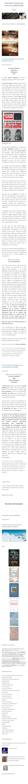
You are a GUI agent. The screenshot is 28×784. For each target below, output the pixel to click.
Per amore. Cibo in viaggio (8, 720)
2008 (18, 461)
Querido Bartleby (6, 722)
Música (24, 663)
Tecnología (18, 665)
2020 (7, 650)
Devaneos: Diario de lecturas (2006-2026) (14, 4)
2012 (3, 648)
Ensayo (21, 655)
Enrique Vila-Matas (6, 696)
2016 (15, 649)
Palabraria (4, 714)
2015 (12, 648)
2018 (22, 649)
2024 (19, 650)
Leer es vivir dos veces (7, 705)
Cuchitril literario (5, 681)
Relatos (7, 665)
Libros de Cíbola (5, 707)
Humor (21, 656)
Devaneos (12, 653)
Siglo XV (8, 470)
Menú (14, 9)
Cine (18, 652)
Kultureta (4, 699)
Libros (4, 350)
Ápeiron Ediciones (6, 666)
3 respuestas (5, 371)
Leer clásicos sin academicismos (9, 703)
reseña (13, 665)
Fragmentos (8, 656)
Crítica (18, 348)
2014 (9, 648)
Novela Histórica (14, 464)
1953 (13, 351)
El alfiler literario (5, 683)
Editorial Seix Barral (14, 655)
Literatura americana (6, 660)
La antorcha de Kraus (7, 701)
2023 (16, 650)
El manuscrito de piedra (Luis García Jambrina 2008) (12, 366)
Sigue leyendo (6, 457)
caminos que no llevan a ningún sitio (10, 679)
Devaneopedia (5, 519)
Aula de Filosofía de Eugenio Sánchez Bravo (12, 675)
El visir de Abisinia (6, 686)
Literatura (22, 659)
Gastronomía (16, 656)
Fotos (3, 656)
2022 (13, 650)
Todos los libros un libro (7, 731)
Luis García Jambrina (21, 350)
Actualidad (5, 652)
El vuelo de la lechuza (7, 688)
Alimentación (13, 652)
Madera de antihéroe (7, 711)
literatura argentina (15, 660)
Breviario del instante (7, 677)
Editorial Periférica (6, 655)
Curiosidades (5, 654)
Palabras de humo (6, 716)
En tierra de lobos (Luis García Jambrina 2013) (13, 60)
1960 (16, 461)
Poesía (3, 665)
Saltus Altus (4, 728)
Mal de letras (5, 713)
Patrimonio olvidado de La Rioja (9, 718)
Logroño (19, 663)
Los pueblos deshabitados (8, 709)
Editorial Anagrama (21, 654)
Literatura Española (11, 350)
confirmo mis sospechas (9, 269)
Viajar (23, 665)
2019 (3, 650)
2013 (16, 348)
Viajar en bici (5, 733)
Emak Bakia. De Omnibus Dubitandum (11, 690)
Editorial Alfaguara (6, 463)
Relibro (3, 724)
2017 (18, 649)
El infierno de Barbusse (7, 684)
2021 (10, 650)
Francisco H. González (14, 355)
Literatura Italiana (12, 663)
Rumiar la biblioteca (6, 726)
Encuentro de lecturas (7, 694)
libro (22, 351)
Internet (4, 658)
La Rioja (7, 658)
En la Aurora (5, 692)
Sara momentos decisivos (8, 729)
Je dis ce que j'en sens (7, 698)
